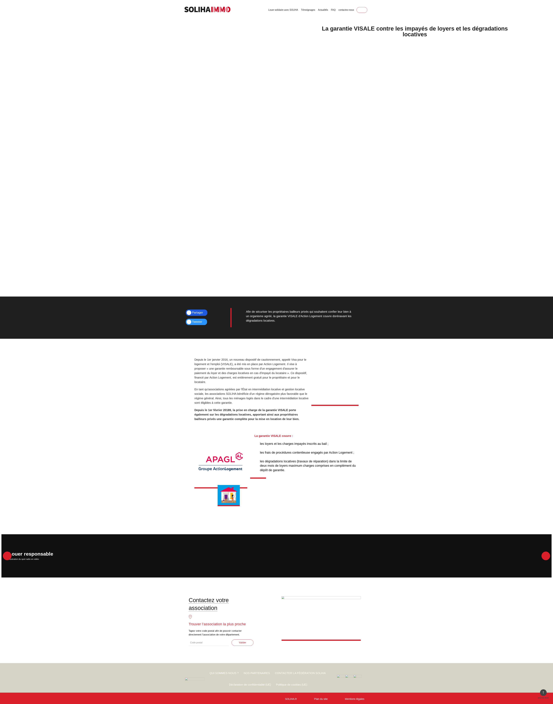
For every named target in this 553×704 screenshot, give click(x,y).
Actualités (323, 10)
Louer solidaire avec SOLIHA (283, 10)
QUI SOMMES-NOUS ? (224, 673)
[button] (7, 556)
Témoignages (308, 10)
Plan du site (321, 699)
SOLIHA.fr (291, 699)
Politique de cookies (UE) (291, 684)
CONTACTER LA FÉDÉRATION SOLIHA (300, 673)
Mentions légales (354, 699)
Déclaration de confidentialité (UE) (250, 684)
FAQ (333, 10)
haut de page (543, 698)
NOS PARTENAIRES (257, 673)
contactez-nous (346, 10)
